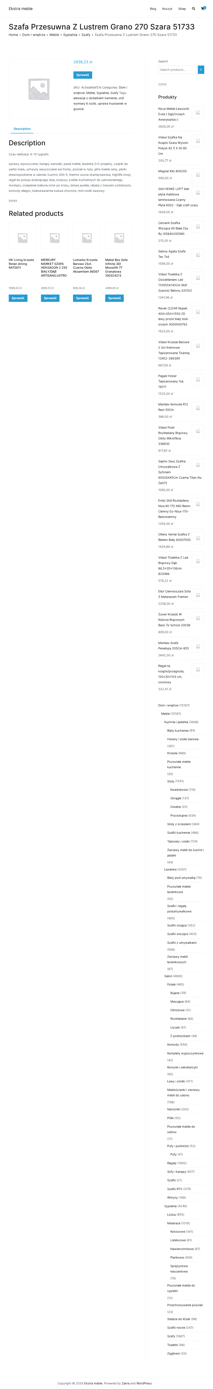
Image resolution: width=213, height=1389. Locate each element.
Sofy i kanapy (176, 1171)
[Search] (201, 70)
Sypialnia (70, 35)
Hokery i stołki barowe (183, 739)
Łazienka (170, 869)
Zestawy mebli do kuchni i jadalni (185, 852)
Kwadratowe (179, 789)
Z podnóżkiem (180, 1036)
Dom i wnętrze (33, 35)
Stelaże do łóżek (178, 1319)
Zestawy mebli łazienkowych (177, 959)
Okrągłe (175, 798)
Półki (170, 1118)
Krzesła (172, 753)
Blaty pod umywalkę (181, 877)
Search (163, 61)
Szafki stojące (177, 925)
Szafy (86, 35)
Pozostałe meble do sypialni (181, 1288)
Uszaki (175, 1027)
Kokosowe (177, 1231)
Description (22, 128)
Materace (173, 1223)
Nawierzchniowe (182, 1249)
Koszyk (167, 8)
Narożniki (173, 1109)
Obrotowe (177, 1010)
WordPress (144, 1383)
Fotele (171, 984)
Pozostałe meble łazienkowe (179, 889)
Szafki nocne (176, 1327)
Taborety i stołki (178, 841)
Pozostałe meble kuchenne (179, 764)
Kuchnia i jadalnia (176, 722)
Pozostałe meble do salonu (181, 1129)
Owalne (175, 806)
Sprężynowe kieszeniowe (179, 1268)
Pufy (173, 1154)
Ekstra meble (21, 8)
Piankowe (177, 1257)
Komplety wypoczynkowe (185, 1053)
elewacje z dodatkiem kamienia (95, 98)
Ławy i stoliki (176, 1081)
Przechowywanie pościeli (185, 1305)
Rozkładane (178, 1018)
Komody (173, 1044)
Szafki (171, 1180)
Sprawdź (82, 75)
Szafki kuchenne (178, 832)
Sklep (182, 8)
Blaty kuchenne (177, 730)
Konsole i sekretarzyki (182, 1067)
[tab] (22, 129)
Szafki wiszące (177, 934)
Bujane (175, 993)
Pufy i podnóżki (178, 1146)
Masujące (177, 1001)
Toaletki (172, 1345)
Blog (153, 8)
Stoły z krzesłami (179, 824)
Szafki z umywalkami (182, 942)
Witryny (172, 1197)
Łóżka (171, 1214)
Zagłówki (173, 1353)
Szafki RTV (174, 1189)
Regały (172, 1163)
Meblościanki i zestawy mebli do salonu (183, 1092)
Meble (54, 35)
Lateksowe (178, 1240)
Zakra (126, 1383)
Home (13, 35)
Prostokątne (178, 815)
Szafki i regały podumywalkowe (179, 908)
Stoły (170, 781)
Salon (168, 976)
